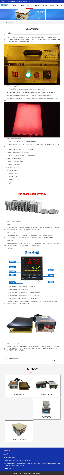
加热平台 (29, 5)
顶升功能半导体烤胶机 (14, 358)
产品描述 (9, 33)
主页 (6, 22)
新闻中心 (44, 5)
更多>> (32, 372)
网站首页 (15, 5)
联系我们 (59, 5)
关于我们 (37, 5)
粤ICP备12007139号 (46, 473)
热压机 (22, 5)
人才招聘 (52, 5)
